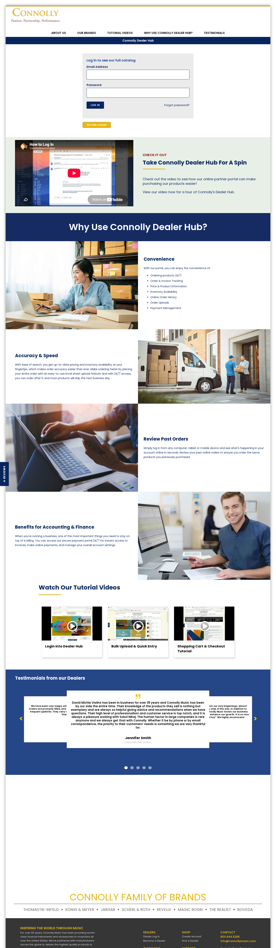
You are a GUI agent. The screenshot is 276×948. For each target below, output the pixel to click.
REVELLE (164, 909)
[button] (4, 474)
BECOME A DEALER (97, 124)
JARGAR (108, 909)
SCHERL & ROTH (136, 909)
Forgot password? (176, 105)
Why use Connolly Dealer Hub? (168, 33)
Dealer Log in (151, 936)
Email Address (97, 67)
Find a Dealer (190, 941)
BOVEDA (245, 909)
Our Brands (86, 33)
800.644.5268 (230, 937)
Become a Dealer (154, 941)
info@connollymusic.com (238, 941)
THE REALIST (220, 909)
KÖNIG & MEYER (79, 909)
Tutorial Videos (120, 33)
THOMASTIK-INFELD (41, 909)
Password (94, 85)
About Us (58, 33)
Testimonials (214, 33)
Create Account (191, 936)
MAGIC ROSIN (190, 909)
